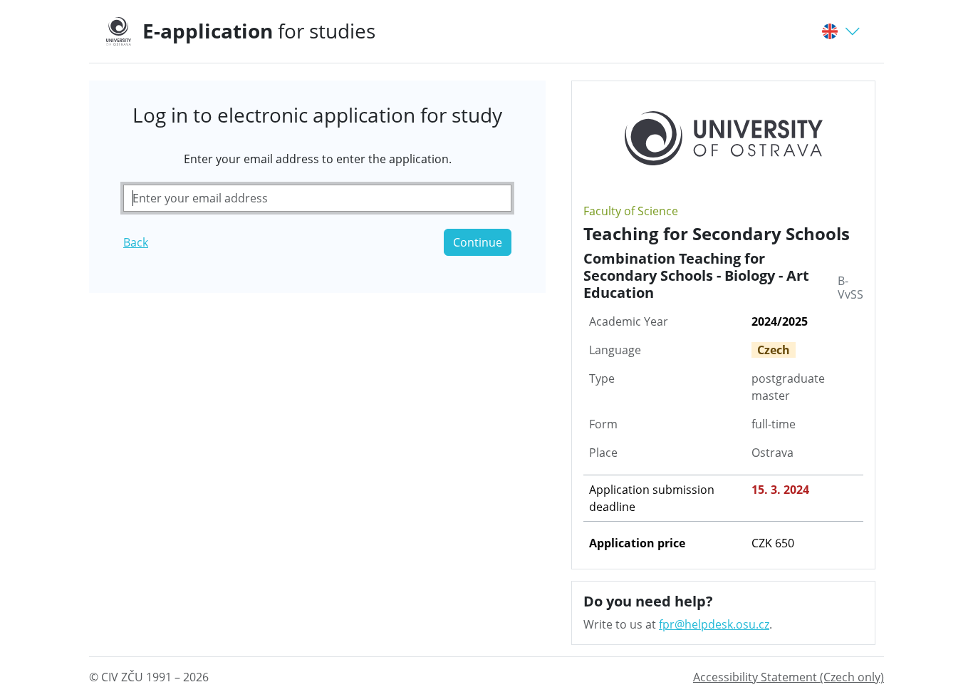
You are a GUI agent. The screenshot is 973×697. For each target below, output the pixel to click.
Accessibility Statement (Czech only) (788, 677)
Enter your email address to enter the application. (318, 159)
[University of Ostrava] (124, 31)
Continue (477, 242)
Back (135, 242)
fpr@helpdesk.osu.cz (714, 624)
